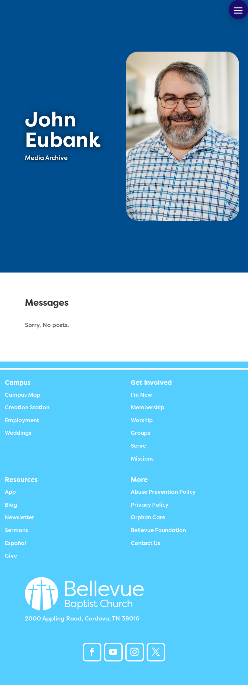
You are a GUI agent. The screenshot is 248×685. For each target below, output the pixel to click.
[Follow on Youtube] (113, 652)
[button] (238, 9)
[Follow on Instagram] (134, 652)
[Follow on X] (156, 652)
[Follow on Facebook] (92, 652)
